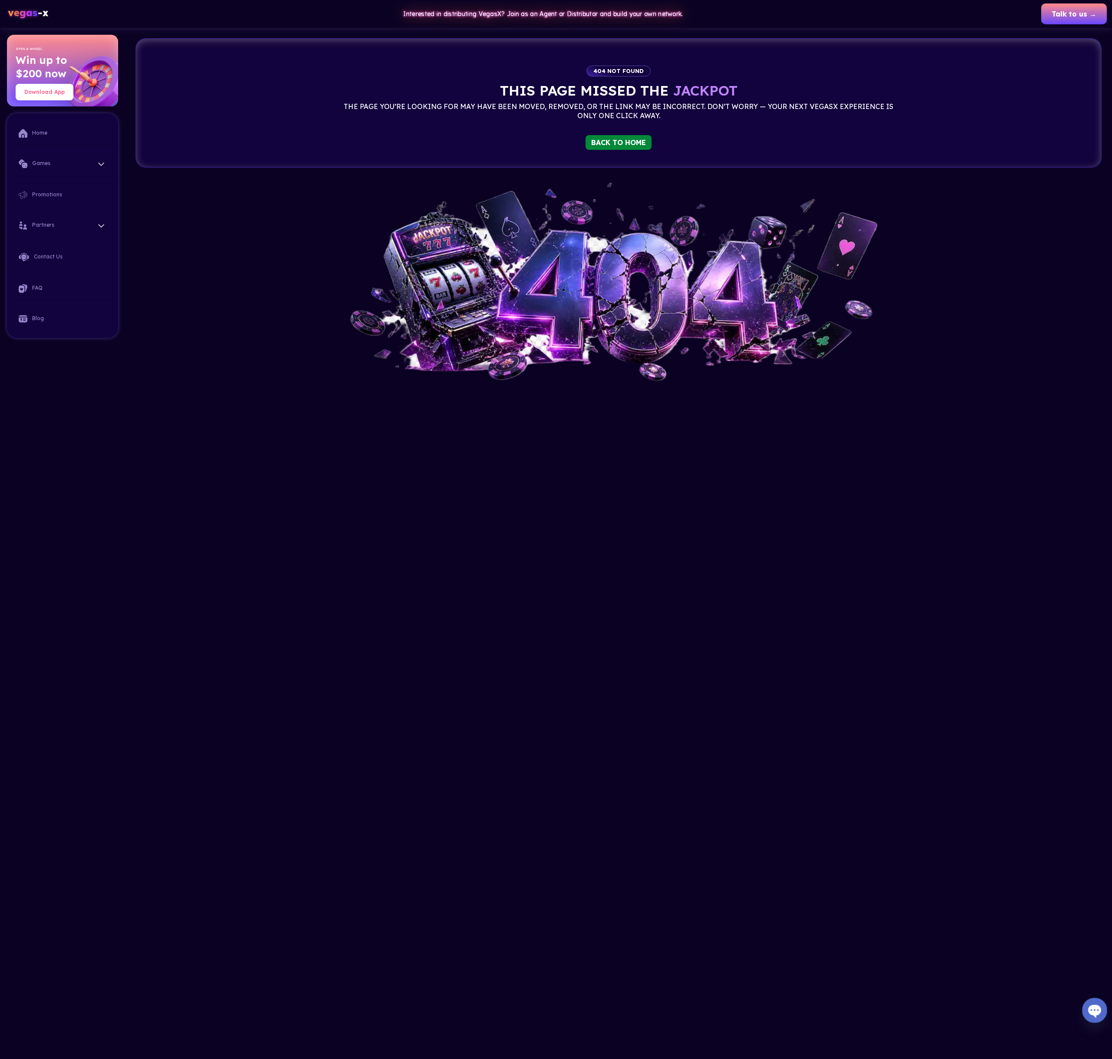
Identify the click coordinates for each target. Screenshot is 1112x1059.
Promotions (46, 194)
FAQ (37, 288)
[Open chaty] (1094, 1010)
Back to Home (618, 142)
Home (39, 132)
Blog (37, 318)
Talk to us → (1074, 14)
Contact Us (48, 256)
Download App (44, 92)
